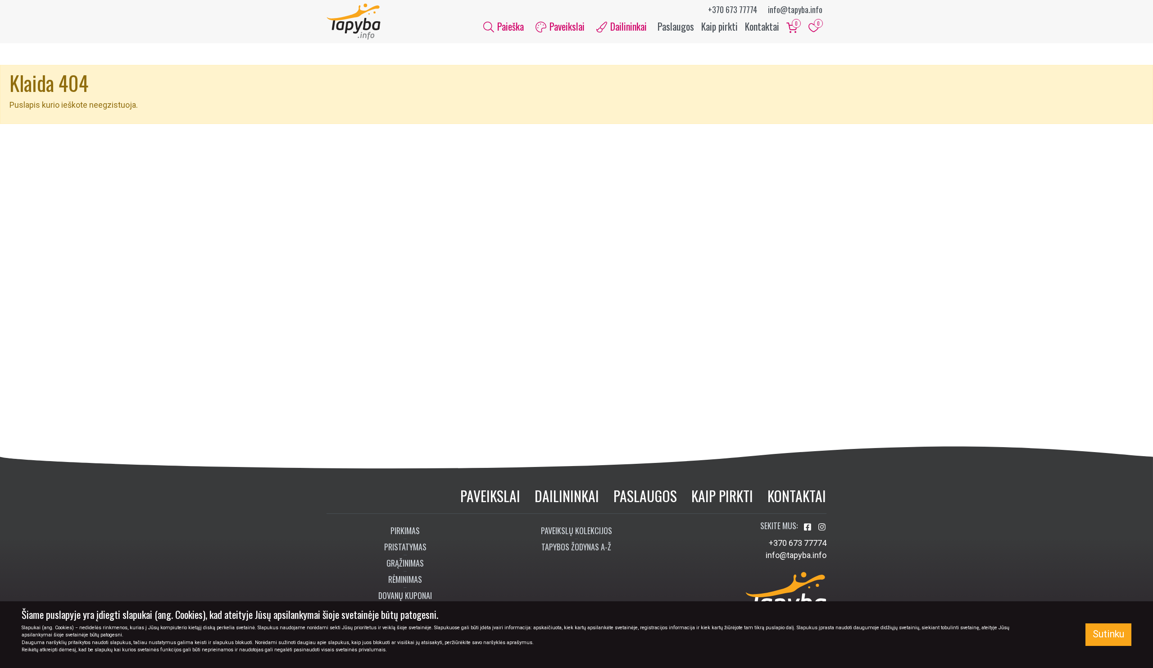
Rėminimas (405, 579)
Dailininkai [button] (627, 26)
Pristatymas (405, 547)
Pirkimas (405, 530)
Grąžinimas (405, 563)
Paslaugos (676, 26)
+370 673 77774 (732, 9)
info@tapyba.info (795, 9)
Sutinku (1108, 634)
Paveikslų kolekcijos (576, 530)
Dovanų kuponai (405, 595)
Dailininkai (567, 495)
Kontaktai (762, 26)
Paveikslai (490, 495)
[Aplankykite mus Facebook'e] (808, 527)
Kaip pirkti (719, 26)
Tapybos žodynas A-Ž (576, 547)
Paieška (509, 26)
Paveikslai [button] (566, 26)
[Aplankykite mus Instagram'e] (821, 527)
